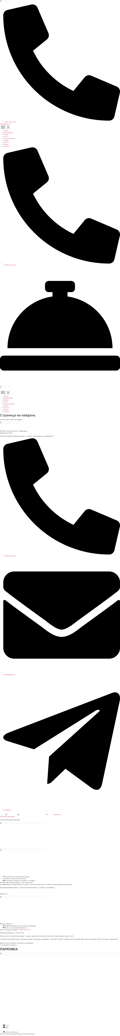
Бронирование (8, 132)
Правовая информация (7, 816)
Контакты (6, 146)
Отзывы (5, 144)
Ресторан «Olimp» (9, 138)
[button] (60, 127)
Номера (5, 134)
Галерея (5, 140)
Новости (6, 142)
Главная (5, 131)
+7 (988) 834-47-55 (24, 930)
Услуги (5, 136)
